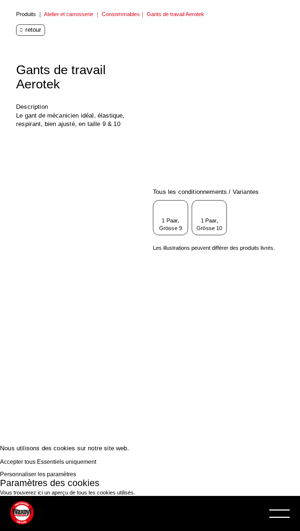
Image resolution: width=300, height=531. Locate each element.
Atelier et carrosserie (68, 14)
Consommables (121, 14)
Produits (26, 14)
